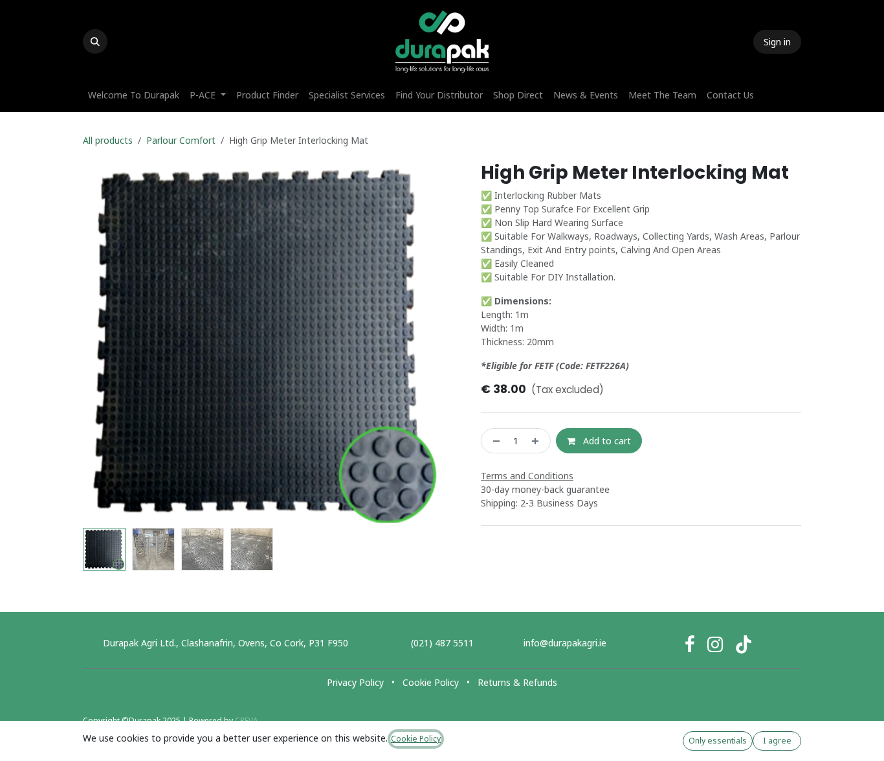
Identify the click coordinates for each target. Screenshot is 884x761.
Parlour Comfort (180, 140)
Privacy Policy (355, 682)
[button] (95, 41)
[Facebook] (690, 644)
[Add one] (537, 441)
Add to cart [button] (605, 441)
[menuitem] (133, 95)
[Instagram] (715, 644)
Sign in (777, 42)
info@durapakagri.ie (565, 643)
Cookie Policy (431, 682)
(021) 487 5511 (442, 643)
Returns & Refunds (517, 682)
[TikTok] (743, 644)
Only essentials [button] (718, 740)
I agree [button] (777, 740)
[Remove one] (493, 441)
